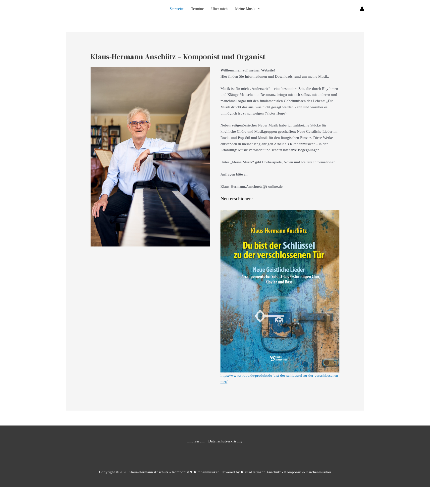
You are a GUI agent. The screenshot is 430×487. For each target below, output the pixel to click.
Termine (197, 9)
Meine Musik (245, 9)
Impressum (196, 441)
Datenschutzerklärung (225, 441)
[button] (258, 8)
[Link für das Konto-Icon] (362, 8)
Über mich (219, 9)
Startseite (177, 9)
